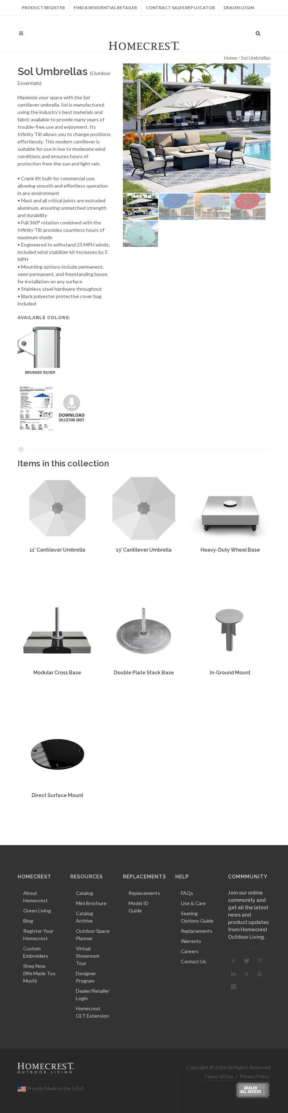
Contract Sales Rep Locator (180, 7)
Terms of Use (219, 1076)
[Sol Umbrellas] (196, 128)
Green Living (37, 910)
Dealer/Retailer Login (92, 994)
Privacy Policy (254, 1076)
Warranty (191, 941)
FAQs (187, 893)
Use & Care (193, 903)
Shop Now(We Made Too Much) (39, 973)
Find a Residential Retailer (105, 7)
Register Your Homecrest (38, 934)
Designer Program (86, 977)
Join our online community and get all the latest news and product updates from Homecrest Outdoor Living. (248, 915)
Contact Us (193, 961)
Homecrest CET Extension (92, 1012)
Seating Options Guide (197, 917)
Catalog (84, 893)
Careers (189, 951)
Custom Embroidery (35, 952)
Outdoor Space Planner (93, 934)
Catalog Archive (84, 917)
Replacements (144, 893)
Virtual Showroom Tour (87, 955)
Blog (28, 921)
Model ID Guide (139, 906)
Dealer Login (239, 7)
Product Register (43, 7)
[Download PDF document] (54, 408)
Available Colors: (44, 317)
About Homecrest (35, 896)
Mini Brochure (91, 903)
